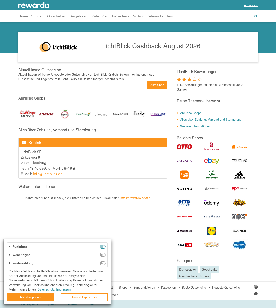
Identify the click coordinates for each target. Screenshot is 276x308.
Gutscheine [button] (56, 16)
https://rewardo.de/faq (135, 198)
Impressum (64, 289)
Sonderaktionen (144, 287)
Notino (138, 16)
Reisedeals (120, 16)
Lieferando (154, 16)
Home (23, 16)
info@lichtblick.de (48, 174)
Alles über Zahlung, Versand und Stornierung (211, 119)
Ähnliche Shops (190, 113)
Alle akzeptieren (31, 297)
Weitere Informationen (195, 126)
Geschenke (209, 269)
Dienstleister (187, 269)
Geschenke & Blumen (194, 276)
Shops (123, 287)
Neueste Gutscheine (226, 287)
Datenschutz (46, 289)
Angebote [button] (78, 16)
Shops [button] (36, 16)
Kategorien (100, 16)
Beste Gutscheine (194, 287)
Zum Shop (157, 85)
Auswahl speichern (84, 297)
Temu (170, 16)
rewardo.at (112, 295)
